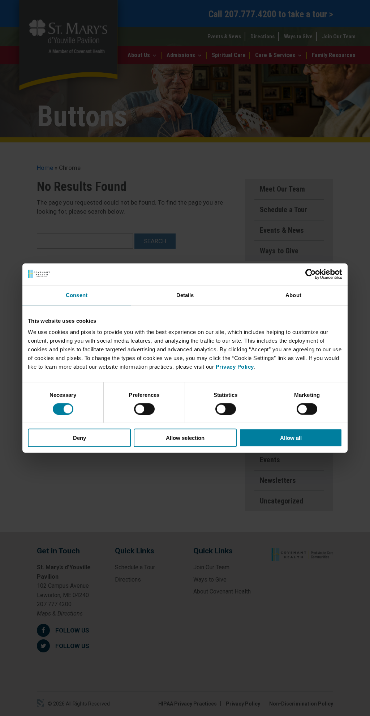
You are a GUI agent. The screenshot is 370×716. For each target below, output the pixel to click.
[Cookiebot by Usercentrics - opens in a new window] (310, 274)
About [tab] (293, 295)
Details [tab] (185, 295)
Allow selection (185, 438)
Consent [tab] (76, 295)
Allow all (291, 438)
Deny (79, 438)
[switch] (144, 409)
